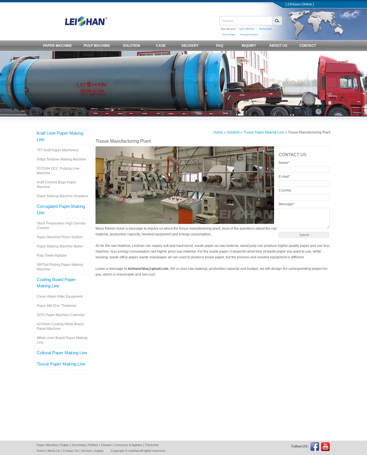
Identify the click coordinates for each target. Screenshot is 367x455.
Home (218, 132)
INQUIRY (249, 46)
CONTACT (307, 46)
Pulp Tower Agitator (52, 255)
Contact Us (71, 450)
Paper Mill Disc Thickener (57, 306)
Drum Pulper (228, 34)
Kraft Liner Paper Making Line (60, 136)
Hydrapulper (265, 29)
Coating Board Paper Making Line (56, 282)
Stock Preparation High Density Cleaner (61, 225)
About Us (53, 450)
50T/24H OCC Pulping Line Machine (58, 170)
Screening (79, 445)
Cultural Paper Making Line (62, 352)
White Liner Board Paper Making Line (62, 340)
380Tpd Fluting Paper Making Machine (60, 267)
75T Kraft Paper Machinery (57, 150)
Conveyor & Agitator (128, 445)
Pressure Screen (249, 34)
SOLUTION (131, 46)
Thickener (152, 445)
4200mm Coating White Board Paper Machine (60, 326)
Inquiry (99, 450)
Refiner (93, 445)
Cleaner (106, 445)
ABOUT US (278, 46)
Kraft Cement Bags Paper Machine (56, 184)
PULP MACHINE (97, 46)
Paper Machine (247, 29)
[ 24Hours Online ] (300, 4)
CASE (161, 46)
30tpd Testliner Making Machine (61, 159)
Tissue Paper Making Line (61, 363)
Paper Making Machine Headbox (62, 196)
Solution (233, 132)
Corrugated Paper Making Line (61, 209)
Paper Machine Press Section (60, 237)
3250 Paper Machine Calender (61, 315)
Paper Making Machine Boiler (60, 246)
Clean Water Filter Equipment (60, 297)
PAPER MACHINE (57, 46)
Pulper (64, 445)
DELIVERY (190, 46)
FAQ (219, 46)
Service (86, 450)
